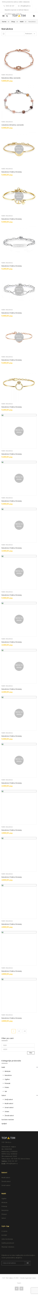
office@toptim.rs (25, 6)
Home (4, 22)
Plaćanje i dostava (8, 1247)
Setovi (4, 1218)
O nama (4, 1231)
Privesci (4, 1214)
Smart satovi (6, 1185)
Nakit (22, 22)
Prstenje (4, 1206)
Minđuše (4, 1202)
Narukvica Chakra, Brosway (12, 172)
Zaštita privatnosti (8, 1243)
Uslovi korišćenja (7, 1239)
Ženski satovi (6, 1181)
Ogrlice (4, 1198)
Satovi (4, 1095)
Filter (30, 1053)
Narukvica (9, 75)
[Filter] (4, 34)
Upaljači (4, 1124)
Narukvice (5, 1210)
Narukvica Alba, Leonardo (11, 78)
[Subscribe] (27, 1263)
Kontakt (4, 1235)
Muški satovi (6, 1177)
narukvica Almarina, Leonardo (13, 125)
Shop (13, 22)
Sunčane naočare (8, 1119)
